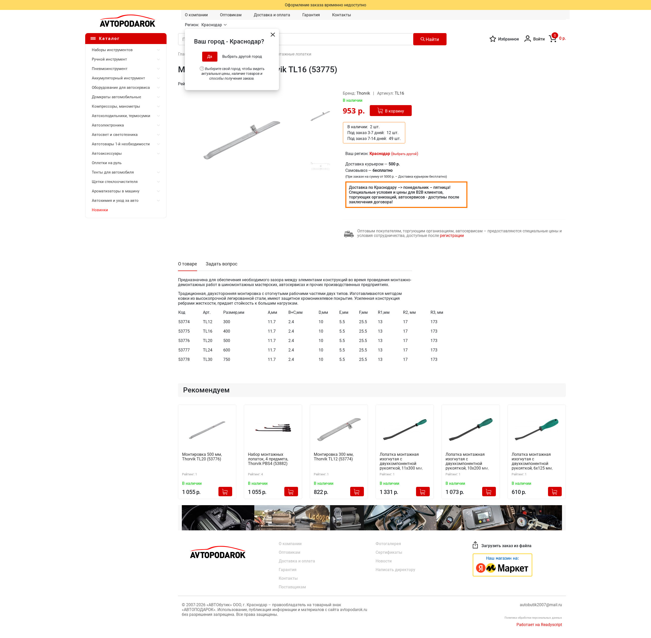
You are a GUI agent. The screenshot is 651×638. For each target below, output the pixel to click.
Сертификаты (389, 552)
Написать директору (395, 569)
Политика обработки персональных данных (533, 617)
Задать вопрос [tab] (221, 263)
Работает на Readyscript (539, 624)
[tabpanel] (242, 140)
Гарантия (311, 14)
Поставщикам (292, 587)
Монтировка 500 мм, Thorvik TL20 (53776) (202, 456)
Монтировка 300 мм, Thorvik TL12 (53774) (333, 456)
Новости (384, 561)
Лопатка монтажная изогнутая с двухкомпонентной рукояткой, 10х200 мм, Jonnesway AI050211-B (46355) (467, 461)
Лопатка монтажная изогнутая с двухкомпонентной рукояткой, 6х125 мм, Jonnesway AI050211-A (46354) (533, 461)
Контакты (341, 14)
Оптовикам (231, 14)
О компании (196, 14)
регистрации (452, 235)
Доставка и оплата (272, 14)
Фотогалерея (388, 543)
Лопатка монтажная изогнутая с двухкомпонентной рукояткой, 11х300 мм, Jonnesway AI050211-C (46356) (401, 461)
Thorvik (364, 93)
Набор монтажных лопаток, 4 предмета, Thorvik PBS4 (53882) (268, 459)
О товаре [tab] (187, 263)
